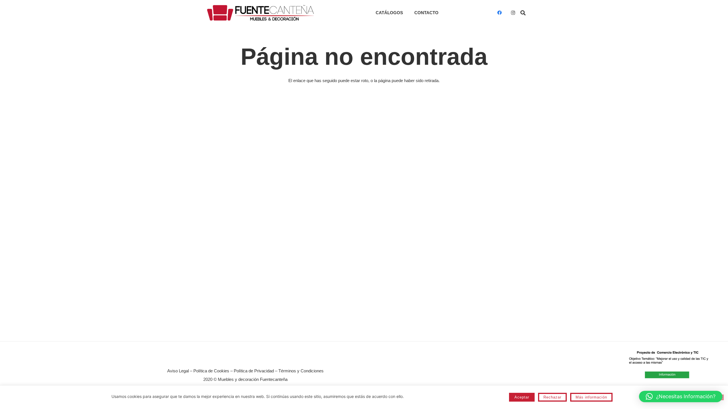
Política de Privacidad (254, 370)
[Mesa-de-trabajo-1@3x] (260, 13)
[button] (523, 13)
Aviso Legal (178, 370)
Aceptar (521, 397)
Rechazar (552, 397)
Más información (591, 397)
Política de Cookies (211, 370)
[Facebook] (499, 13)
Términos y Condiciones (301, 370)
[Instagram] (513, 13)
